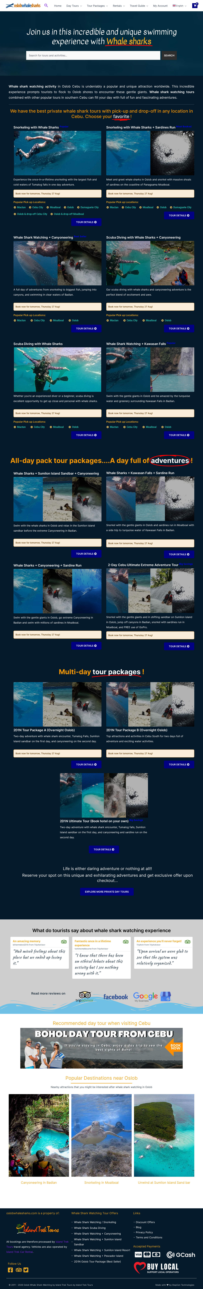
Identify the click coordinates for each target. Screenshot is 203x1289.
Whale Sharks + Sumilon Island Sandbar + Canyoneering (56, 473)
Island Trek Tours (84, 1285)
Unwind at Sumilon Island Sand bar (164, 1182)
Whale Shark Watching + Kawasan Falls (141, 344)
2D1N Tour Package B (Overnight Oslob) (136, 730)
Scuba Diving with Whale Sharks (38, 344)
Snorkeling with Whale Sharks (41, 127)
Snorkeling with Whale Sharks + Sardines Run (148, 127)
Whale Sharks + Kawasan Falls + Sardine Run (140, 473)
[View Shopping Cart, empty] (194, 5)
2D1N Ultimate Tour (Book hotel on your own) (101, 821)
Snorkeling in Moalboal (101, 1182)
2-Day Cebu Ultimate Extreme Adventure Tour (150, 565)
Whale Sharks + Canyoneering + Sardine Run (47, 565)
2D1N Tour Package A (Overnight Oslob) (44, 730)
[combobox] (93, 55)
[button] (46, 6)
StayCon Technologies (183, 1285)
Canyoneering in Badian (39, 1182)
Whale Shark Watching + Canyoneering (49, 237)
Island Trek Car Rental (19, 1251)
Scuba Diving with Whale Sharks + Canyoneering (143, 237)
